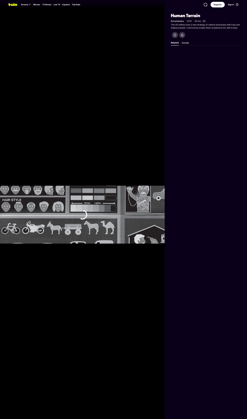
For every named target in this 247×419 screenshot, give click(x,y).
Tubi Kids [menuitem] (76, 4)
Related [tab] (175, 42)
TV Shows (46, 4)
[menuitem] (26, 4)
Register (218, 4)
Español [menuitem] (66, 4)
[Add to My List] (175, 35)
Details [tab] (185, 43)
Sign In (231, 4)
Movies (36, 4)
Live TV (57, 4)
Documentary (177, 21)
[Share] (182, 35)
